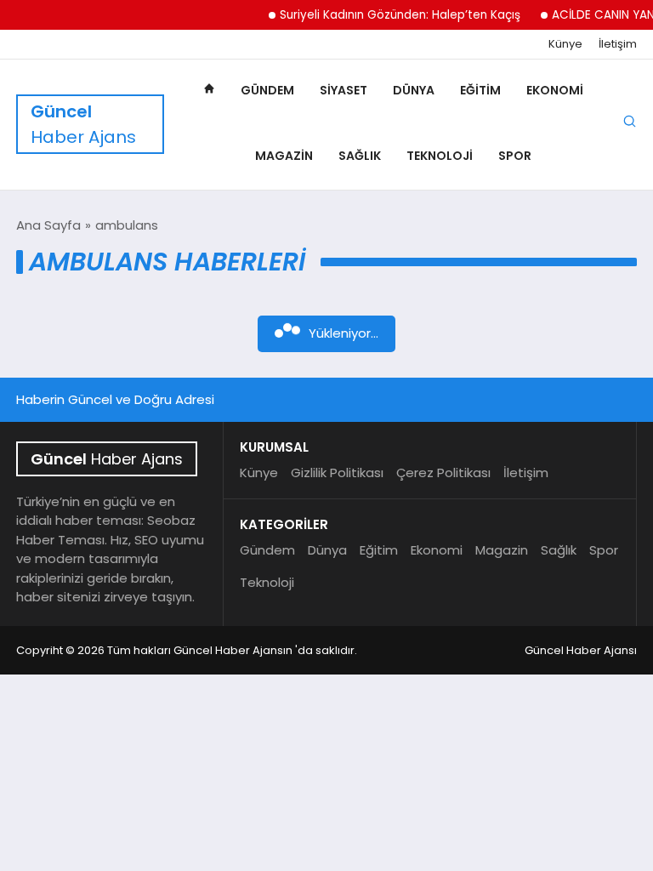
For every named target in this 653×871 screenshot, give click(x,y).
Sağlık (359, 155)
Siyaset (343, 90)
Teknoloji (439, 155)
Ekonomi (554, 90)
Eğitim (480, 90)
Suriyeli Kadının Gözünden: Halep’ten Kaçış (392, 15)
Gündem (267, 90)
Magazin (284, 155)
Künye (565, 44)
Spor (514, 155)
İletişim (618, 44)
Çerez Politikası (443, 472)
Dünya (413, 90)
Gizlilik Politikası (337, 472)
